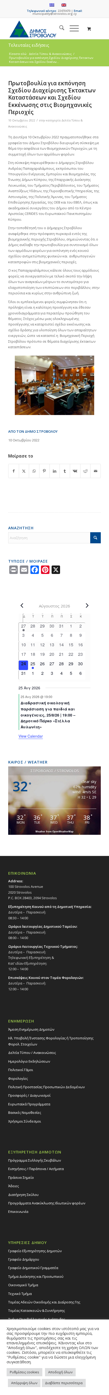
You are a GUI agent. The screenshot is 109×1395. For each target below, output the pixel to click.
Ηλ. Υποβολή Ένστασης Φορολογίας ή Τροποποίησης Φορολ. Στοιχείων (50, 1041)
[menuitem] (59, 28)
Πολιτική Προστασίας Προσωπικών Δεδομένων (46, 1087)
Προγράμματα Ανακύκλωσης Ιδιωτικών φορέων (46, 1203)
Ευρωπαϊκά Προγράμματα (29, 1104)
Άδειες (13, 1186)
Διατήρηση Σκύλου (23, 1194)
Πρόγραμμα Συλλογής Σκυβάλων (34, 1160)
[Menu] (71, 28)
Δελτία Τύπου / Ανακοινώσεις (32, 1052)
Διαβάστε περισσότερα (64, 1382)
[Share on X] (24, 471)
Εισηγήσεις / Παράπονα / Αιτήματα (36, 1168)
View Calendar (31, 736)
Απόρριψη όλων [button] (24, 1382)
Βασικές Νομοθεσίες (24, 1112)
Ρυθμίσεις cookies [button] (24, 1372)
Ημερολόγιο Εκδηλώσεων (29, 1061)
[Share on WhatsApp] (34, 471)
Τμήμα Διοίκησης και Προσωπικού (35, 1276)
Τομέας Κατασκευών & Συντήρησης (36, 1310)
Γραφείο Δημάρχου (23, 1259)
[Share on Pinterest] (44, 471)
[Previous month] (22, 605)
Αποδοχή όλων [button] (60, 1372)
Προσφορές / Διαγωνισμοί (29, 1095)
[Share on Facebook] (13, 471)
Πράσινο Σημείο (21, 1177)
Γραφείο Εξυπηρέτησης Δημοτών (35, 1250)
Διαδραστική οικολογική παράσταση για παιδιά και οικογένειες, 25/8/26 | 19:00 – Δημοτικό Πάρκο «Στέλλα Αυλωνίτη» (48, 714)
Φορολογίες (18, 1078)
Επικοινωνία (18, 1211)
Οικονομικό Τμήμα (23, 1285)
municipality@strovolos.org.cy (55, 14)
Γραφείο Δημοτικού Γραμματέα (33, 1267)
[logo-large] (45, 28)
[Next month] (87, 605)
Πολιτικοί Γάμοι (20, 1069)
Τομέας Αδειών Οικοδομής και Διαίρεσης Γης (44, 1302)
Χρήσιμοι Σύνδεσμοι (24, 1121)
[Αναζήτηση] (59, 28)
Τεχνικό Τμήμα (20, 1293)
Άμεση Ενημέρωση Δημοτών (31, 1029)
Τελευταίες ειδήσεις (28, 45)
